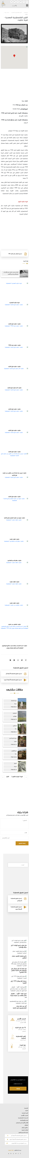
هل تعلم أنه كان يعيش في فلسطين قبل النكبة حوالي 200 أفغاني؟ (19, 970)
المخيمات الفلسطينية (23, 1118)
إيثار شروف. (10, 1150)
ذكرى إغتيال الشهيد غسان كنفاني (19, 957)
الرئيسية (26, 1108)
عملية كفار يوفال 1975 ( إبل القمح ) (19, 982)
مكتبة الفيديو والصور (23, 1133)
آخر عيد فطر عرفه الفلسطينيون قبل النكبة (20, 1007)
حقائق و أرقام (25, 1128)
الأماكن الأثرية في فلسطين (22, 1123)
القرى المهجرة (25, 1113)
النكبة (26, 1111)
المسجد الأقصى (24, 1115)
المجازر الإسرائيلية (24, 1120)
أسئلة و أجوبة (25, 1130)
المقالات (26, 1125)
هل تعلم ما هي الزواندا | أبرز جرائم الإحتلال (19, 946)
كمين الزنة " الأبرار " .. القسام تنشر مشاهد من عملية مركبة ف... (18, 995)
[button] (14, 56)
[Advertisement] (14, 85)
